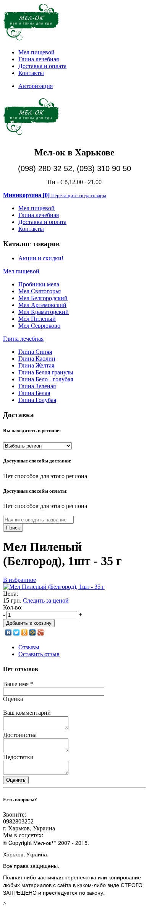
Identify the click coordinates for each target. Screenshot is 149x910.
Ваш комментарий (27, 712)
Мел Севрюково (39, 325)
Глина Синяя (35, 351)
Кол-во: (13, 607)
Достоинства (20, 735)
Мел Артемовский (42, 305)
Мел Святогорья (39, 291)
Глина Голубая (37, 400)
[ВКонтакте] (9, 632)
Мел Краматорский (43, 312)
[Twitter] (17, 632)
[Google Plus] (41, 632)
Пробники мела (38, 284)
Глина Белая (34, 393)
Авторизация (35, 86)
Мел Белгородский (43, 298)
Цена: (10, 593)
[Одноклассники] (25, 632)
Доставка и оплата (42, 66)
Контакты (31, 73)
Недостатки (18, 757)
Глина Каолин (36, 358)
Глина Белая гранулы (45, 372)
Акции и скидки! (40, 258)
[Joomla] (31, 39)
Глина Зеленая (37, 386)
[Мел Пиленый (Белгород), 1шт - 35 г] (54, 586)
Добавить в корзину (29, 623)
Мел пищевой (36, 52)
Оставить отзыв (39, 654)
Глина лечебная (38, 59)
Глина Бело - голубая (45, 379)
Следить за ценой (46, 600)
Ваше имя (18, 684)
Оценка (13, 699)
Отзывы (28, 647)
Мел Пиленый (37, 318)
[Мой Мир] (33, 632)
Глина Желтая (36, 365)
